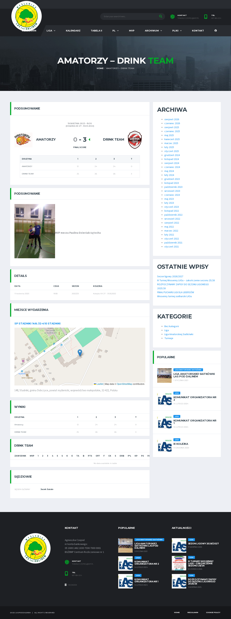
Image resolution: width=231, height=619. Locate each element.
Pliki (175, 30)
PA (148, 456)
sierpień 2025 (171, 127)
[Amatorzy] (23, 140)
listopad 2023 (171, 183)
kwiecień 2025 (172, 139)
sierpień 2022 (171, 223)
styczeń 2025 (171, 151)
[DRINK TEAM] (135, 140)
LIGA (49, 30)
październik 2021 (173, 243)
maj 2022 (169, 227)
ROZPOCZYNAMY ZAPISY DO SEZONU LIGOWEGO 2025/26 (202, 581)
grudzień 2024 (172, 155)
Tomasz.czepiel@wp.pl (82, 564)
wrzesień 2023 (172, 191)
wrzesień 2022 (172, 219)
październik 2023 (173, 187)
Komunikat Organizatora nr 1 (194, 422)
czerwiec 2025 (172, 131)
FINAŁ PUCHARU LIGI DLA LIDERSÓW (175, 292)
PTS (90, 456)
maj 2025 (169, 135)
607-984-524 (216, 18)
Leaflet (99, 383)
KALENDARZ (73, 30)
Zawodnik (20, 456)
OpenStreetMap (124, 383)
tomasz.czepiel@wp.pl (188, 18)
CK (109, 456)
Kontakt (198, 30)
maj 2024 (169, 171)
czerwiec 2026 (172, 123)
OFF (98, 456)
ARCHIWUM (152, 30)
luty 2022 (169, 235)
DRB (122, 456)
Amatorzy (18, 424)
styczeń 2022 (171, 239)
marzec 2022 (171, 231)
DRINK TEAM (20, 432)
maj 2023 (169, 199)
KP (136, 456)
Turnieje (168, 338)
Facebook (72, 585)
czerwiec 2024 (172, 167)
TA (77, 456)
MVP (131, 30)
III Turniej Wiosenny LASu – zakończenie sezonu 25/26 (186, 280)
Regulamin (193, 612)
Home (177, 612)
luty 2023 (169, 203)
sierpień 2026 (171, 119)
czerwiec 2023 (172, 195)
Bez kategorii (171, 326)
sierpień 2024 (171, 163)
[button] (80, 353)
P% (129, 456)
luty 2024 (169, 175)
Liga (166, 330)
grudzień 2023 (172, 179)
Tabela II (96, 30)
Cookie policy (213, 612)
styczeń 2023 (171, 207)
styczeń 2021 (171, 247)
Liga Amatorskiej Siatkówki (178, 334)
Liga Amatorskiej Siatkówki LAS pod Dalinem (194, 375)
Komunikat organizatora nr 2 (194, 398)
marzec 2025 (171, 143)
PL (114, 30)
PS (142, 456)
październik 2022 (173, 215)
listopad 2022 (171, 211)
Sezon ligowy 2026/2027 (170, 276)
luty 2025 (169, 147)
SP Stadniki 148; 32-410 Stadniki (37, 323)
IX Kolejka (180, 443)
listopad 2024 (171, 159)
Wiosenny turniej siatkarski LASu (174, 296)
